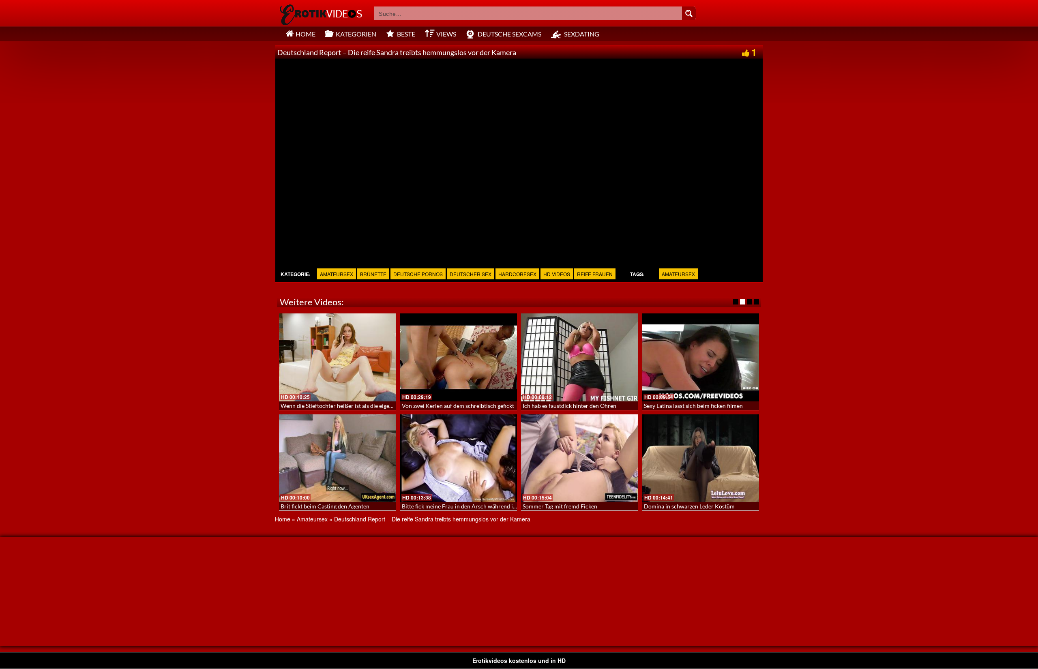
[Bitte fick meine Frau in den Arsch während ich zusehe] (458, 458)
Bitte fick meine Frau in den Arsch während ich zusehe (469, 506)
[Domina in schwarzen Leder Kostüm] (700, 458)
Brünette (373, 273)
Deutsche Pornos (418, 273)
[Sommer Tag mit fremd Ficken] (579, 458)
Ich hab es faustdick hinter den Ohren (569, 405)
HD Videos (556, 273)
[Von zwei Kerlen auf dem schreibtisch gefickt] (458, 357)
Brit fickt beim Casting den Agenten (325, 506)
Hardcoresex (517, 273)
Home (282, 519)
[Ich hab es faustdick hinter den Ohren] (579, 357)
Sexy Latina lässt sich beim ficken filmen (693, 405)
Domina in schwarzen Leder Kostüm (689, 506)
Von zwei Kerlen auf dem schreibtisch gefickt (458, 405)
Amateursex (336, 273)
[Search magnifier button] (689, 13)
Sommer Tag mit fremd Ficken (560, 506)
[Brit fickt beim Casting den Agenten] (337, 458)
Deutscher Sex (470, 273)
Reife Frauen (595, 273)
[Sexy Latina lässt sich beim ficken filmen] (700, 357)
